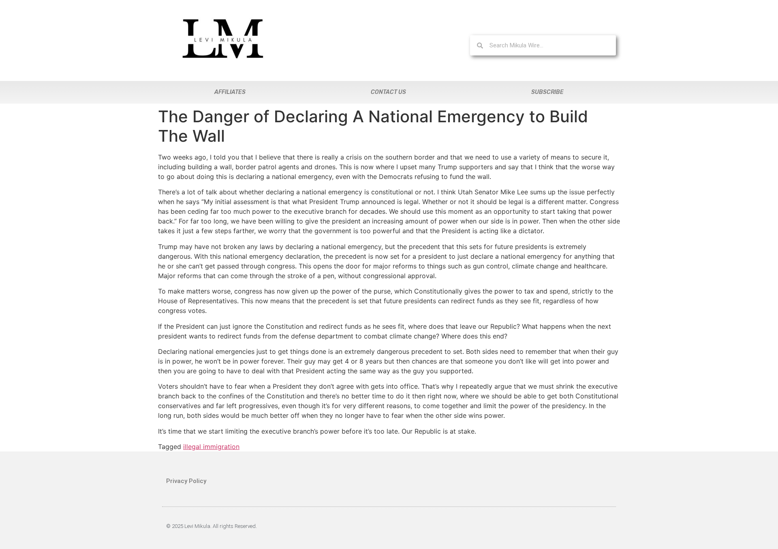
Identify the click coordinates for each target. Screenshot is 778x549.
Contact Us (388, 92)
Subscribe (547, 92)
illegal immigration (211, 447)
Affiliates (230, 92)
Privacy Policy (186, 481)
